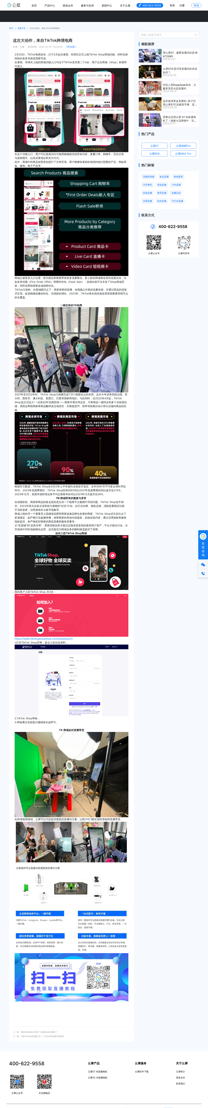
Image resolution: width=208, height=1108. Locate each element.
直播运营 (176, 192)
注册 (182, 5)
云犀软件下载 (142, 1071)
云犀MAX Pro (183, 153)
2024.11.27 (169, 59)
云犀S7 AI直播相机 (97, 1071)
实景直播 (147, 201)
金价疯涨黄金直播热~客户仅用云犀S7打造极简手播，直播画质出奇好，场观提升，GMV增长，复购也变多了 (180, 102)
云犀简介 (180, 1071)
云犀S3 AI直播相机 (97, 1077)
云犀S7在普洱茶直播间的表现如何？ (180, 70)
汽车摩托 (147, 184)
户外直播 (176, 184)
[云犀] (13, 5)
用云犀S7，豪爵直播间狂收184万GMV (180, 54)
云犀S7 (154, 145)
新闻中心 (107, 5)
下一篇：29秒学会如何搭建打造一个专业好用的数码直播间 (38, 1036)
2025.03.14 (169, 91)
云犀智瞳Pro (183, 145)
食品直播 (164, 176)
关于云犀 (125, 5)
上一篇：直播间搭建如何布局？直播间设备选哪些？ (35, 1032)
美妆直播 (161, 184)
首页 (34, 5)
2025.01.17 (169, 123)
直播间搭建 (148, 176)
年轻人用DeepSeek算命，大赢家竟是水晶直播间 (179, 86)
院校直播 (147, 192)
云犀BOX (154, 153)
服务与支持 (87, 5)
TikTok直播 (71, 47)
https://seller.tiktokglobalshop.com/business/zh (44, 638)
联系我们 (180, 1083)
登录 (172, 5)
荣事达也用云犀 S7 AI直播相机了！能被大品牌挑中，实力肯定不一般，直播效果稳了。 (180, 118)
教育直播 (161, 192)
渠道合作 (68, 5)
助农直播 (161, 201)
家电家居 (178, 176)
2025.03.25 (170, 107)
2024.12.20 (169, 75)
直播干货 (21, 28)
